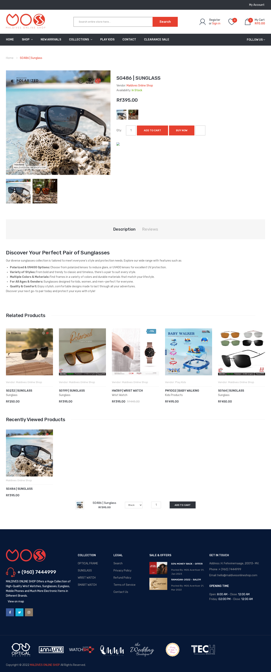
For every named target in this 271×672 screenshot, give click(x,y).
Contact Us (120, 592)
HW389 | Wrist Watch (127, 390)
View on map (16, 601)
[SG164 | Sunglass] (241, 351)
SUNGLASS (85, 570)
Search (118, 563)
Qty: (119, 130)
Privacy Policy (122, 570)
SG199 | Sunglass (72, 390)
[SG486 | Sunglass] (18, 191)
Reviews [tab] (150, 229)
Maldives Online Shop (140, 85)
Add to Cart (152, 130)
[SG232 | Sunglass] (29, 351)
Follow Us (255, 39)
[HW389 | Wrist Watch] (135, 351)
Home (9, 58)
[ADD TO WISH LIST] (200, 130)
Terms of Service (124, 585)
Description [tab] (124, 229)
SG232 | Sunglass (19, 390)
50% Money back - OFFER (187, 563)
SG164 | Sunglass (231, 390)
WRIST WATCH (87, 577)
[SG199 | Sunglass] (82, 351)
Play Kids (180, 382)
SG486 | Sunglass (19, 489)
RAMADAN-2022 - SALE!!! (186, 579)
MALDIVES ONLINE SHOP (45, 665)
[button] (10, 358)
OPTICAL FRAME (88, 563)
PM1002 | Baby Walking (182, 390)
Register (214, 20)
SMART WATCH (87, 585)
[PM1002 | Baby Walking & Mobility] (188, 351)
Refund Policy (122, 577)
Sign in (216, 23)
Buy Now (181, 130)
